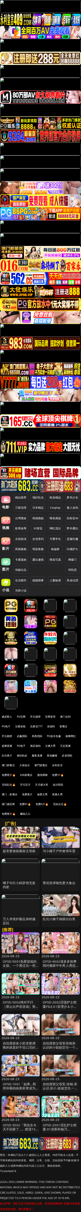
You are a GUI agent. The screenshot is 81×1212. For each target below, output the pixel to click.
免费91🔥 (25, 804)
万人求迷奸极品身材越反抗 (19, 921)
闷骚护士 (72, 549)
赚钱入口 (25, 814)
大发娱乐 (24, 765)
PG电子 (6, 726)
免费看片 (27, 794)
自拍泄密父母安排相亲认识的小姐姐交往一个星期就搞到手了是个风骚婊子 (59, 1049)
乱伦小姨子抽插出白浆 (59, 919)
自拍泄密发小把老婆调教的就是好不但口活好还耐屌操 (19, 1047)
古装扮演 (21, 539)
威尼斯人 (7, 716)
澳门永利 (65, 716)
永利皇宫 (57, 765)
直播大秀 (57, 794)
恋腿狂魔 (72, 539)
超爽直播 (7, 746)
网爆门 (72, 560)
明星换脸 (38, 549)
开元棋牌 (35, 716)
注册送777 (36, 726)
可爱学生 (55, 539)
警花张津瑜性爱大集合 (59, 883)
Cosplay (55, 507)
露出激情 (38, 560)
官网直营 (50, 716)
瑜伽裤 (55, 549)
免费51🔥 (58, 775)
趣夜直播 (37, 755)
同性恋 (72, 570)
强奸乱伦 (38, 497)
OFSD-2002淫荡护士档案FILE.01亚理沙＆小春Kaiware (60, 1006)
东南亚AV (72, 518)
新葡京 (63, 726)
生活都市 (21, 580)
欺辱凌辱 (21, 528)
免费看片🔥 (9, 775)
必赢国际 (22, 736)
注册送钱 (20, 726)
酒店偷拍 (35, 746)
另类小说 (21, 590)
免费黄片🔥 (9, 814)
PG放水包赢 (54, 736)
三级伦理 (21, 507)
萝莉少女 (72, 497)
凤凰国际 (37, 736)
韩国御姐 (38, 518)
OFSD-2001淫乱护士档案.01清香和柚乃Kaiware (60, 1129)
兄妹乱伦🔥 (60, 804)
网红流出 (55, 528)
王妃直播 (65, 746)
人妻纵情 (55, 580)
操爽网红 (70, 736)
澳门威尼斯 (8, 804)
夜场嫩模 (52, 755)
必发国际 (67, 755)
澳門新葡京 (41, 765)
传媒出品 (21, 570)
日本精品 (38, 507)
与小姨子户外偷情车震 (59, 851)
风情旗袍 (21, 549)
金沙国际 (58, 784)
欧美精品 (55, 497)
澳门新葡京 (8, 765)
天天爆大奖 (41, 784)
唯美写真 (55, 560)
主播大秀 (50, 746)
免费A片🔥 (42, 804)
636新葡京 (26, 775)
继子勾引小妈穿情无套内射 (19, 885)
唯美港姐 (55, 518)
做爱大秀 (42, 794)
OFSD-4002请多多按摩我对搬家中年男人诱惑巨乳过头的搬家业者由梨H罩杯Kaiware (60, 967)
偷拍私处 (22, 755)
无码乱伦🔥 (9, 784)
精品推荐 (21, 497)
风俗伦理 (72, 580)
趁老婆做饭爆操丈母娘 (19, 851)
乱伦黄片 (7, 755)
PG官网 (21, 716)
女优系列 (38, 539)
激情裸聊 (42, 775)
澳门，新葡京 (9, 794)
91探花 (38, 528)
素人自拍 (72, 507)
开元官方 (25, 784)
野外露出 (72, 528)
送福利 (51, 726)
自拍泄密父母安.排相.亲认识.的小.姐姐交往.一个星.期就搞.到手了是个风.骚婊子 (60, 1090)
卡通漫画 (21, 560)
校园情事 (38, 580)
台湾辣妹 (21, 518)
